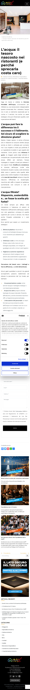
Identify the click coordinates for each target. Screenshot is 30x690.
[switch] (26, 344)
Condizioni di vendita (19, 686)
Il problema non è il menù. (9, 507)
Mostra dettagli (22, 359)
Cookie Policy (9, 686)
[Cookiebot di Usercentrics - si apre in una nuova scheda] (19, 316)
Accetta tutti (15, 363)
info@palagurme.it (17, 672)
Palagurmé (5, 627)
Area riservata (15, 680)
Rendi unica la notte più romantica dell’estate (15, 478)
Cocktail (4, 640)
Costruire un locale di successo (9, 78)
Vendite (4, 643)
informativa (19, 411)
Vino (3, 635)
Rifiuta (15, 373)
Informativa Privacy (9, 684)
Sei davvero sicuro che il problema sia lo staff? (14, 609)
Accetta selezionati (15, 368)
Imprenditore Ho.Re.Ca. (8, 629)
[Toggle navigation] (27, 3)
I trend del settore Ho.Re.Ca (9, 651)
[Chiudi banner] (27, 315)
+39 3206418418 (16, 671)
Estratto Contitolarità (20, 684)
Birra (3, 637)
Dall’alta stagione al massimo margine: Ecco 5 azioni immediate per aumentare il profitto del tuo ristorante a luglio (15, 613)
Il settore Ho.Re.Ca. (7, 37)
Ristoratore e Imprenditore (20, 76)
